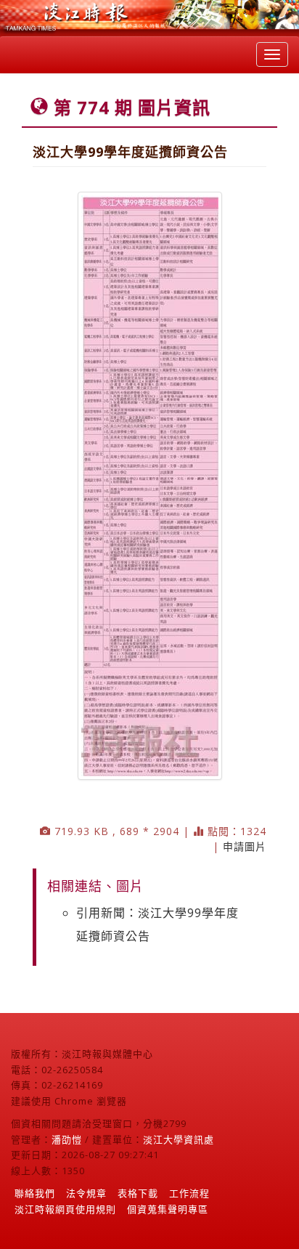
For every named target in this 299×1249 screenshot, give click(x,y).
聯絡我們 (35, 1193)
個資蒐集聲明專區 (167, 1209)
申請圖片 (244, 846)
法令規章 (86, 1193)
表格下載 (138, 1193)
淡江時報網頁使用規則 (65, 1209)
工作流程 (189, 1193)
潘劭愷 (67, 1139)
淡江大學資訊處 (178, 1139)
